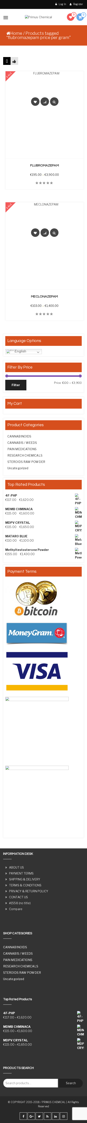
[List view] (14, 61)
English (20, 351)
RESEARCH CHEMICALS (24, 455)
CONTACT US (18, 897)
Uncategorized (17, 468)
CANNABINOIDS (19, 436)
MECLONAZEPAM (44, 296)
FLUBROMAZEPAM (44, 165)
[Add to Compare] (45, 101)
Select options (47, 156)
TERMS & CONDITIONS (25, 885)
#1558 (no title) (20, 903)
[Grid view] (7, 61)
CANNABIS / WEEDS (22, 442)
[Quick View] (54, 101)
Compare (15, 909)
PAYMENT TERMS (21, 873)
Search (71, 1083)
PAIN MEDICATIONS (22, 449)
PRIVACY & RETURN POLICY (28, 891)
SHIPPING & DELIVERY (24, 879)
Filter (16, 385)
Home (16, 33)
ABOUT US (16, 867)
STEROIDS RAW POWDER (26, 462)
